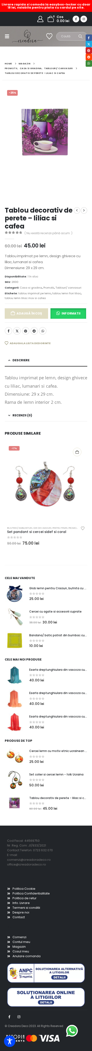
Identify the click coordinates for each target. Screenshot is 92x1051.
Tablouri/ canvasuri (68, 288)
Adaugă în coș (29, 313)
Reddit (34, 331)
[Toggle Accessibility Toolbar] (10, 1041)
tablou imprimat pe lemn (34, 293)
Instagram (19, 1017)
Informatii (71, 313)
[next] (84, 210)
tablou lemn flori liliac (66, 293)
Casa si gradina (31, 288)
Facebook (8, 331)
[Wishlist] (49, 36)
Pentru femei (59, 527)
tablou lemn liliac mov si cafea (25, 298)
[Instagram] (83, 19)
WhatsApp (42, 331)
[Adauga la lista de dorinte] (83, 528)
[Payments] (33, 1038)
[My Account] (40, 19)
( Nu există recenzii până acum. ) (48, 233)
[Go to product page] (15, 594)
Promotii (48, 288)
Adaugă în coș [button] (77, 452)
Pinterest (25, 331)
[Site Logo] (21, 36)
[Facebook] (76, 19)
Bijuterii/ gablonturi (19, 527)
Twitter (17, 331)
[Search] (80, 36)
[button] (8, 36)
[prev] (77, 210)
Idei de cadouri (42, 527)
